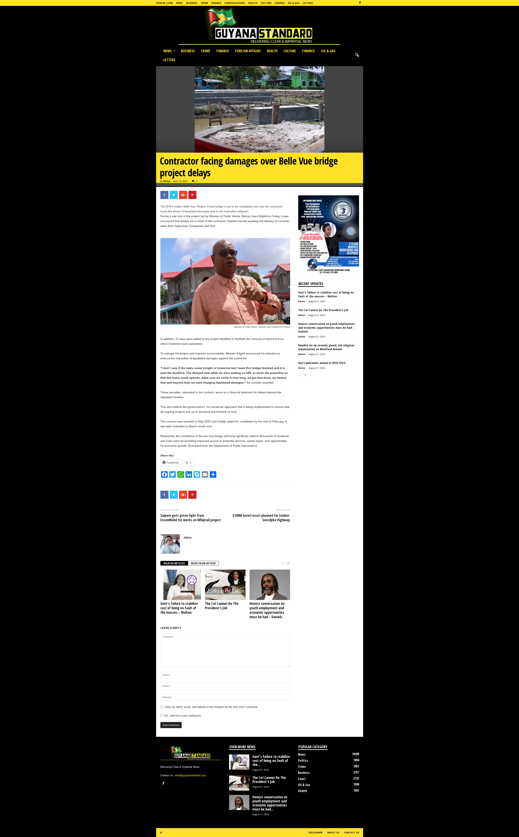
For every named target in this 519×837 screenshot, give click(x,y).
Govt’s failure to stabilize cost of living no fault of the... (271, 760)
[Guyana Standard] (259, 26)
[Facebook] (360, 3)
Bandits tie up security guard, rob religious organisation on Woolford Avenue (326, 347)
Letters (308, 2)
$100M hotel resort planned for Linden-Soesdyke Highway (261, 517)
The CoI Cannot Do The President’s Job (221, 605)
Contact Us (351, 832)
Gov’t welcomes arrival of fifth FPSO (322, 363)
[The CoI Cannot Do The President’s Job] (225, 585)
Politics (303, 760)
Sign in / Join (164, 2)
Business (191, 2)
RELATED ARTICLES (174, 563)
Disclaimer (316, 832)
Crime (204, 2)
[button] (357, 55)
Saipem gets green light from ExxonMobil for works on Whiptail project (190, 517)
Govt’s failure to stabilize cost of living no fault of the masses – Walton (179, 608)
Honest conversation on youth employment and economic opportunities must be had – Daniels (267, 610)
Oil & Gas (294, 2)
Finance (216, 2)
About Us (333, 832)
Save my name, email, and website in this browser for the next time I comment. (211, 706)
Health (252, 2)
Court (302, 778)
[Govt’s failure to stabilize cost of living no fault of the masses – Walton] (180, 585)
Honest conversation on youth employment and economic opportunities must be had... (269, 802)
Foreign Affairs (234, 2)
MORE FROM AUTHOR (203, 563)
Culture (266, 2)
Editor (166, 181)
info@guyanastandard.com (190, 775)
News (179, 2)
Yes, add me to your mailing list (182, 715)
